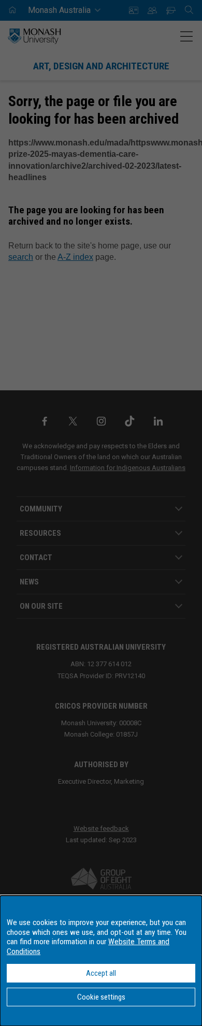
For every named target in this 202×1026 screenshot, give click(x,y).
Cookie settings (101, 997)
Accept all (101, 973)
